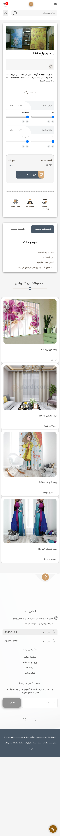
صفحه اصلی (30, 657)
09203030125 (10, 632)
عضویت (11, 702)
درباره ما (30, 667)
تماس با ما (30, 673)
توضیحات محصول (42, 229)
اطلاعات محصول (17, 229)
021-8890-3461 (11, 641)
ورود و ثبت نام (30, 662)
